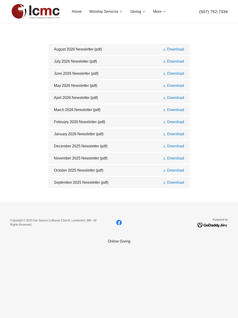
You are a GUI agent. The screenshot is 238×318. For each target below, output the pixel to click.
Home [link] (77, 12)
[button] (106, 11)
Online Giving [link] (119, 241)
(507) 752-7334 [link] (213, 11)
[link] (35, 11)
